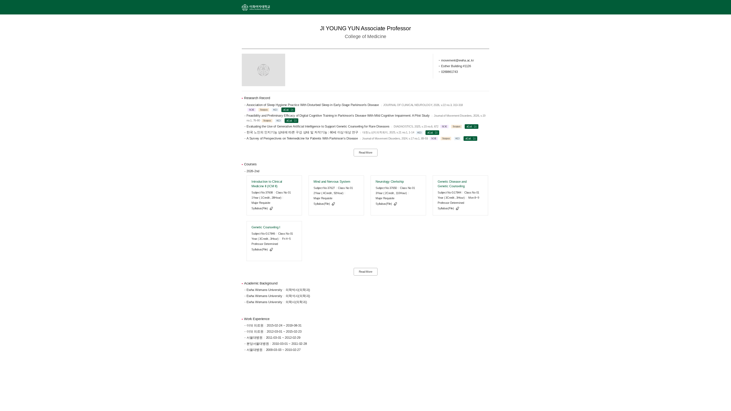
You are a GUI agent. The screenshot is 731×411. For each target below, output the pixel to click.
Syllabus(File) (259, 208)
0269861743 (449, 72)
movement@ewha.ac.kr (457, 60)
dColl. (286, 109)
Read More (365, 152)
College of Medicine (365, 36)
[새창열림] (256, 7)
